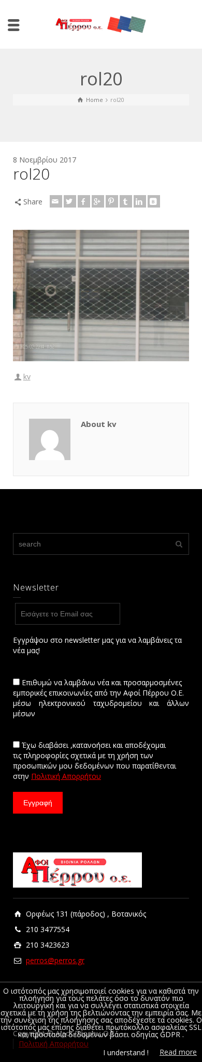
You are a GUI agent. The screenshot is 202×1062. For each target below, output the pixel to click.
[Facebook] (84, 201)
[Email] (56, 201)
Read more (178, 1052)
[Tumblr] (126, 201)
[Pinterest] (112, 201)
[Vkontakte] (154, 201)
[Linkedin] (140, 201)
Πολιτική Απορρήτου (66, 776)
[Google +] (98, 201)
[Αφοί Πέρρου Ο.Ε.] (101, 23)
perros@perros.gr (55, 960)
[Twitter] (70, 201)
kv (27, 376)
